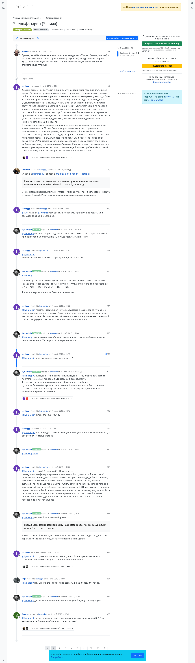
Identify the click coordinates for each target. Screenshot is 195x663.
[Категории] (3, 3)
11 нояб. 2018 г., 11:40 (70, 333)
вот (36, 453)
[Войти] (191, 3)
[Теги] (3, 8)
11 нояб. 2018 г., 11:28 (59, 209)
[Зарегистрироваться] (191, 8)
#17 (108, 372)
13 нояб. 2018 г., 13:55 (55, 579)
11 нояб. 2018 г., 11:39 (61, 306)
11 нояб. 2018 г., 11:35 (70, 271)
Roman (25, 51)
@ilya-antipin (28, 254)
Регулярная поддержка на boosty (162, 43)
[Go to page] (84, 648)
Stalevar (25, 614)
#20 (108, 449)
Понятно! (137, 655)
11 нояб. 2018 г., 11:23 (59, 170)
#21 (108, 467)
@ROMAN (43, 212)
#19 (108, 428)
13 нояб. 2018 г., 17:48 (59, 614)
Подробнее (57, 657)
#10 (108, 209)
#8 (109, 86)
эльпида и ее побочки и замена (72, 173)
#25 (108, 596)
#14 (108, 306)
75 (91, 648)
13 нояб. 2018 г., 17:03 (70, 596)
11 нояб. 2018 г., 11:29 (70, 229)
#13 (108, 271)
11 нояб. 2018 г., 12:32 (49, 428)
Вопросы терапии (23, 30)
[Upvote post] (94, 70)
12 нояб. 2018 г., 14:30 (70, 513)
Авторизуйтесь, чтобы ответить (121, 38)
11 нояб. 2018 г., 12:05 (70, 372)
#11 (108, 229)
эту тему (170, 96)
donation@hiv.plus (162, 82)
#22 (108, 513)
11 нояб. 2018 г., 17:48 (70, 449)
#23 (108, 552)
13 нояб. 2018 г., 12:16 (49, 552)
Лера (24, 579)
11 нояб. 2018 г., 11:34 (61, 250)
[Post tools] (108, 70)
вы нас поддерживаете (145, 7)
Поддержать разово (161, 65)
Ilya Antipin (27, 229)
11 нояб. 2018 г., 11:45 (61, 354)
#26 (108, 614)
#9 (109, 170)
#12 (108, 250)
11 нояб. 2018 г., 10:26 (49, 86)
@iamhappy (38, 173)
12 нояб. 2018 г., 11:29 (61, 467)
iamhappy (26, 86)
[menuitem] (191, 3)
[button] (3, 660)
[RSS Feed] (38, 38)
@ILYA (25, 212)
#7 (109, 51)
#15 (108, 333)
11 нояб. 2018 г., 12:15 (61, 411)
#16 (108, 354)
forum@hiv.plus (155, 100)
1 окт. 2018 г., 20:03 (45, 51)
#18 (108, 411)
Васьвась (26, 170)
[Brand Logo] (24, 7)
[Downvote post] (103, 70)
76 (98, 648)
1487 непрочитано (127, 71)
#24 (108, 579)
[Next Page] (104, 648)
